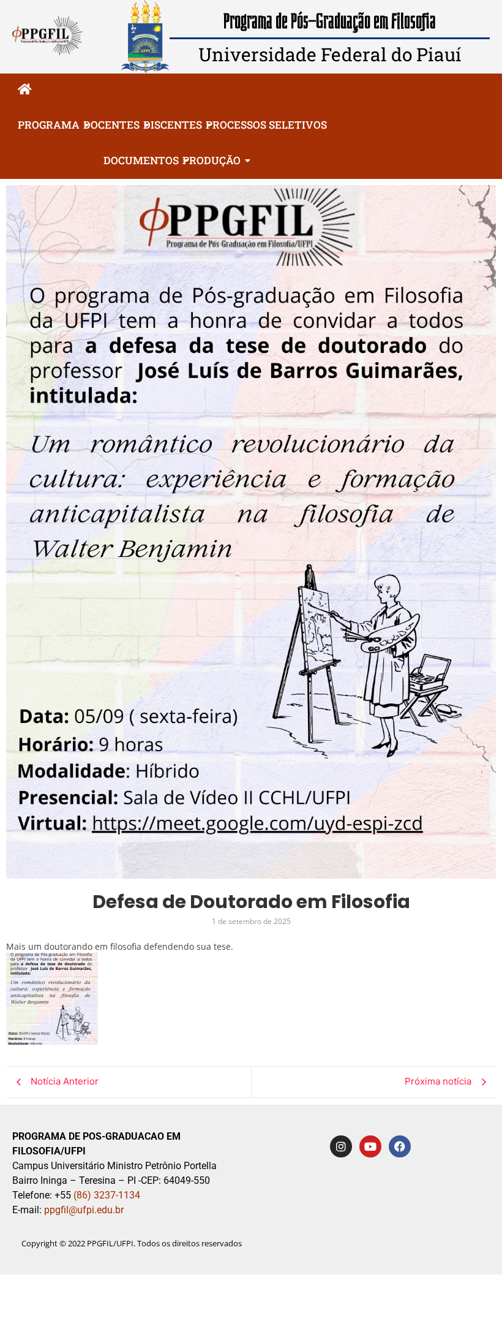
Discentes (172, 125)
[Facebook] (400, 1146)
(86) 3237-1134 (106, 1195)
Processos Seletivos (266, 125)
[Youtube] (370, 1146)
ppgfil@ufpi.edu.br (83, 1210)
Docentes (111, 125)
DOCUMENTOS (141, 160)
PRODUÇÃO (211, 160)
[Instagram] (341, 1146)
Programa (49, 125)
